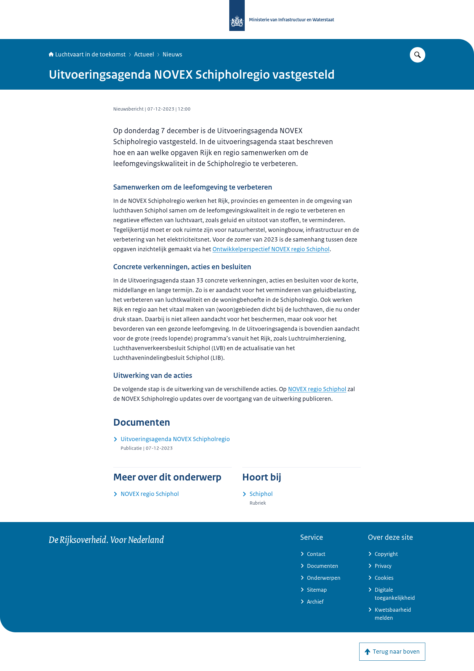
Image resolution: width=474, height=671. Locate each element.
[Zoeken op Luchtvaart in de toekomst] (417, 55)
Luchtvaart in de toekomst (90, 54)
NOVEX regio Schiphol (317, 389)
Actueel (144, 54)
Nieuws (172, 54)
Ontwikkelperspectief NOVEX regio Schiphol (271, 249)
